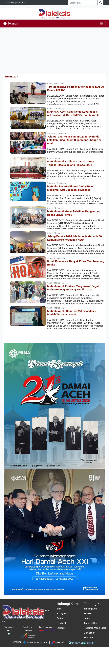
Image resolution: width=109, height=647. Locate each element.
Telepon (61, 628)
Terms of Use (90, 623)
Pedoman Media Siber (95, 628)
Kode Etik (88, 637)
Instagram (62, 613)
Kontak (87, 618)
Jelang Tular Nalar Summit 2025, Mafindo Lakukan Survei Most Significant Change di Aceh (74, 140)
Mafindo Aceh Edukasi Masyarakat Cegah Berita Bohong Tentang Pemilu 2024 (73, 287)
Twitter (60, 618)
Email (59, 608)
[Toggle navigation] (102, 23)
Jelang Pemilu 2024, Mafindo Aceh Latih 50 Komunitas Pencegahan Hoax (74, 238)
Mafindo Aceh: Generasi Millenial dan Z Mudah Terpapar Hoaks (72, 312)
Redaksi (88, 613)
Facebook (61, 623)
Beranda (12, 23)
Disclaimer (89, 632)
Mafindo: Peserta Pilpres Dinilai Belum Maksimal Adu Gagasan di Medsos (71, 188)
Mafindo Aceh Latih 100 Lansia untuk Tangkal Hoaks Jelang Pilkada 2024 (70, 163)
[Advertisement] (54, 51)
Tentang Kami (90, 608)
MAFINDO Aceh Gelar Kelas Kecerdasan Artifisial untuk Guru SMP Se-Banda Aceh (73, 113)
